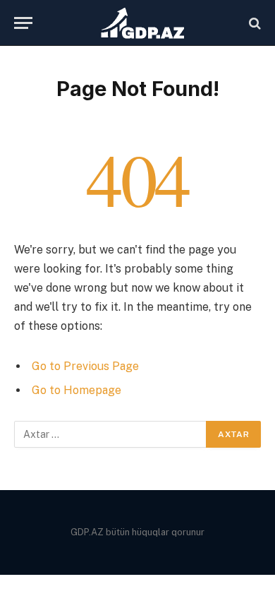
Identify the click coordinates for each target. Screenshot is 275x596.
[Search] (253, 23)
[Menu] (23, 23)
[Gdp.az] (145, 23)
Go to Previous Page (85, 366)
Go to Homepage (76, 390)
